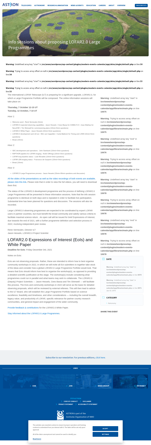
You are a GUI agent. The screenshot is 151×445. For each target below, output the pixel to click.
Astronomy (39, 5)
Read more (37, 439)
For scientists (141, 5)
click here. (100, 357)
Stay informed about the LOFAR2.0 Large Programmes (33, 313)
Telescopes (26, 5)
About (111, 5)
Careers (102, 5)
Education (91, 5)
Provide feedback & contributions (23, 308)
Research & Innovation (58, 5)
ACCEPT (105, 428)
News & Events (77, 5)
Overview (121, 5)
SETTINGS (105, 434)
